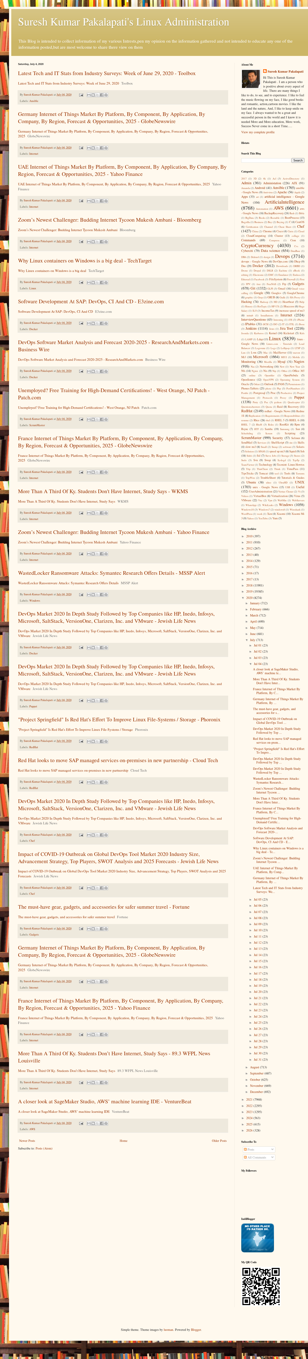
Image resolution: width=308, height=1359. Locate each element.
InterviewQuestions (253, 319)
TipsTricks (247, 473)
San (298, 429)
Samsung (285, 429)
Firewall (291, 279)
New (282, 366)
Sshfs (249, 455)
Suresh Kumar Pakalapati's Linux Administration (123, 21)
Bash (292, 213)
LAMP (248, 339)
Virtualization (279, 496)
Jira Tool (286, 328)
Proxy (283, 397)
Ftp (284, 284)
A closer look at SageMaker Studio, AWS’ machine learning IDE (64, 1111)
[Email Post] (81, 95)
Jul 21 (258, 998)
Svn (255, 460)
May (253, 627)
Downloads (282, 266)
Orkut (257, 384)
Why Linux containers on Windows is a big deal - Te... (278, 850)
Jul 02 (258, 651)
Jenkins (251, 328)
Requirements (272, 415)
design (267, 257)
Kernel (273, 333)
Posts (250, 1149)
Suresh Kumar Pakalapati (285, 71)
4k (264, 178)
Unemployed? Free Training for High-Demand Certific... (277, 820)
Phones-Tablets (250, 388)
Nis (265, 371)
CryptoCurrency (257, 245)
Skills (301, 442)
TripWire (250, 477)
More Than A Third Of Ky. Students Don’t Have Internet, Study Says (66, 1070)
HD (275, 302)
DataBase (295, 251)
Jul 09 (258, 924)
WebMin (282, 500)
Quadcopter (294, 402)
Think (277, 469)
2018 (249, 585)
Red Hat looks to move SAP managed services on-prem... (277, 740)
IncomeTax (268, 311)
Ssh (302, 451)
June (253, 634)
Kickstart (288, 333)
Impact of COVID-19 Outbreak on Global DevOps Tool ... (275, 721)
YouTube (263, 518)
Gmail (281, 288)
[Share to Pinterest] (106, 95)
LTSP (297, 348)
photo (268, 388)
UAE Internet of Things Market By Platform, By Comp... (275, 870)
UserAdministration (260, 491)
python (278, 402)
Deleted (255, 257)
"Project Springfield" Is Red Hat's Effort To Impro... (278, 751)
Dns (243, 266)
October (255, 1079)
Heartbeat (288, 302)
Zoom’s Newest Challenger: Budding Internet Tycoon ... (276, 790)
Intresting (278, 319)
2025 (249, 1124)
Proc (273, 393)
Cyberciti (247, 250)
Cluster (279, 236)
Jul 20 (258, 991)
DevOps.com (280, 261)
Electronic (258, 274)
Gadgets (34, 934)
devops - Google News (254, 261)
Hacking (246, 301)
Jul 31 (258, 1059)
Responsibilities (292, 415)
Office (284, 371)
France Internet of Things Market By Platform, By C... (276, 691)
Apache (282, 192)
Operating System (289, 379)
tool (277, 473)
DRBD (296, 266)
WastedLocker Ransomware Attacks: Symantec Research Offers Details (68, 583)
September (257, 1073)
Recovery (293, 407)
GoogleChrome (295, 293)
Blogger (196, 1329)
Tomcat (263, 473)
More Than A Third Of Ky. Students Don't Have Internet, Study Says (66, 501)
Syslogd (282, 460)
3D (255, 178)
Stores (297, 455)
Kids (302, 333)
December (257, 1092)
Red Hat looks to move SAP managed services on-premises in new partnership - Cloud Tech (118, 760)
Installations (267, 315)
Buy (270, 222)
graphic (249, 297)
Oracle (245, 384)
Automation (262, 208)
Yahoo (250, 518)
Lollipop (285, 348)
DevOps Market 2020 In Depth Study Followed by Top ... (277, 731)
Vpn (270, 500)
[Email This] (89, 95)
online (252, 375)
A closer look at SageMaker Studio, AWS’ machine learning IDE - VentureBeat (104, 1101)
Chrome (267, 231)
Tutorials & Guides (292, 478)
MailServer (279, 352)
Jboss (301, 324)
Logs (273, 348)
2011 (249, 542)
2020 (249, 598)
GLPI (270, 288)
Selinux (295, 438)
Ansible (33, 101)
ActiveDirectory (291, 178)
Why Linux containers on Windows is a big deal (52, 270)
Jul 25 (258, 1022)
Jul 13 (258, 948)
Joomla (245, 333)
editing (244, 274)
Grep (260, 297)
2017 (244, 178)
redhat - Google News (277, 411)
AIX (294, 183)
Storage (285, 455)
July (253, 640)
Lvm (253, 352)
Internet (33, 154)
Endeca (297, 274)
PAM (281, 384)
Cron (293, 240)
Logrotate (260, 348)
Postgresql (259, 393)
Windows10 (247, 509)
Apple (297, 192)
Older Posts (219, 1140)
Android (260, 188)
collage (295, 235)
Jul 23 (258, 1010)
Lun (243, 352)
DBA (243, 257)
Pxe (266, 402)
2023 (249, 1112)
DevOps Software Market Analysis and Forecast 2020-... (278, 830)
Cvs (296, 246)
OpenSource (248, 380)
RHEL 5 (280, 420)
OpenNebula (291, 375)
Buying (280, 222)
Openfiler (269, 375)
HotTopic (262, 306)
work (259, 513)
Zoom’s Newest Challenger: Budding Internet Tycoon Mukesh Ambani (67, 230)
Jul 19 (258, 985)
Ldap (260, 339)
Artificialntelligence (284, 201)
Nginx (255, 371)
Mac (265, 352)
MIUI (284, 357)
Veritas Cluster (285, 491)
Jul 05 (258, 899)
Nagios (299, 361)
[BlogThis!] (93, 95)
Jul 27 (258, 1035)
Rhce (257, 420)
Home (123, 1140)
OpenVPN (268, 379)
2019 (249, 591)
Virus (297, 496)
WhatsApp (251, 505)
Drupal (257, 270)
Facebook (259, 279)
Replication (255, 415)
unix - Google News (265, 487)
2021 (249, 1099)
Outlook (269, 384)
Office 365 (298, 371)
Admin (246, 182)
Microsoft (260, 356)
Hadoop (264, 302)
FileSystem (276, 279)
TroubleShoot (268, 478)
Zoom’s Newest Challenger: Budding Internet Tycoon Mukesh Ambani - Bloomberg (109, 219)
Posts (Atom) (44, 1148)
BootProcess (292, 218)
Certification (252, 226)
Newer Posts (27, 1140)
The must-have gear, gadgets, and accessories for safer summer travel (66, 917)
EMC (271, 274)
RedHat (33, 747)
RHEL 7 (246, 424)
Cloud (301, 231)
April (254, 621)
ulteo (268, 482)
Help (301, 302)
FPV (248, 284)
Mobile (296, 357)
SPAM (261, 451)
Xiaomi (281, 514)
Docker (33, 329)
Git (253, 288)
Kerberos (259, 333)
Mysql (281, 361)
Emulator (283, 274)
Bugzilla (245, 222)
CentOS (299, 222)
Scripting (290, 433)
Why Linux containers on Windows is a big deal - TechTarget (85, 260)
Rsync (244, 429)
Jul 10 (258, 930)
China (255, 231)
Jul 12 (258, 942)
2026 (249, 1130)
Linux (32, 288)
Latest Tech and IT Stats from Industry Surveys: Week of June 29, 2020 (68, 83)
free (259, 284)
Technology (265, 465)
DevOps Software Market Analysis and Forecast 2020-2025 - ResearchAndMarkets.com (80, 359)
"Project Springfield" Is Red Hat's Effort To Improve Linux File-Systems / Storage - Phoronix (119, 719)
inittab (250, 315)
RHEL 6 (294, 420)
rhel (268, 420)
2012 (249, 548)
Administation (272, 183)
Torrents (300, 473)
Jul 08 (258, 918)
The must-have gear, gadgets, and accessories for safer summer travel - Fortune (104, 906)
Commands (248, 240)
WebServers (298, 500)
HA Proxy (295, 297)
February (256, 609)
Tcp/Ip (296, 460)
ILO (255, 310)
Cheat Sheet (284, 226)
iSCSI (266, 324)
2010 (249, 536)
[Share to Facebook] (101, 95)
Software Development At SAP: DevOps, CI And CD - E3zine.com (91, 301)
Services (261, 442)
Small (264, 446)
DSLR (270, 270)
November (257, 1085)
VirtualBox (259, 496)
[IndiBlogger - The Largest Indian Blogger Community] (257, 1251)
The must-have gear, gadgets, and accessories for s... (274, 711)
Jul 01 (258, 645)
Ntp (274, 371)
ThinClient (262, 469)
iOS (290, 319)
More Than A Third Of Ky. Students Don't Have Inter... (276, 800)
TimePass (292, 469)
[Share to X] (97, 95)
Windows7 (264, 509)
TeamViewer (247, 464)
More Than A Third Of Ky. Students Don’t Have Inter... (276, 681)
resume (245, 420)
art (257, 196)
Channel (268, 226)
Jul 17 (258, 973)
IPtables (250, 324)
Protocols (267, 397)
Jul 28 (258, 1041)
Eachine (283, 270)
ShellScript (277, 442)
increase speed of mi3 (291, 311)
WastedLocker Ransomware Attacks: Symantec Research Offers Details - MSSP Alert (111, 572)
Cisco (279, 231)
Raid (280, 407)
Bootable (275, 217)
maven (296, 352)
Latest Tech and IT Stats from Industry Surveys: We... (278, 890)
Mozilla (268, 361)
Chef (32, 841)
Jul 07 (258, 912)
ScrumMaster (37, 425)
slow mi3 (250, 447)
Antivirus (268, 192)
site (291, 442)
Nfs (243, 371)
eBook (296, 270)
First (302, 279)
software (287, 446)
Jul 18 (258, 979)
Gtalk (282, 297)
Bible (301, 213)
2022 (249, 1106)
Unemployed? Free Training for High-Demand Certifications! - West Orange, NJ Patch (78, 407)
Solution (249, 451)
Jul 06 (258, 905)
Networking (266, 366)
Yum (275, 518)
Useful (300, 487)
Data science (270, 250)
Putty (255, 402)
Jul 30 (258, 1053)
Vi (299, 491)
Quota (269, 406)
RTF (256, 429)
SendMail (247, 442)
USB (287, 487)
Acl (274, 178)
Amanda (245, 188)
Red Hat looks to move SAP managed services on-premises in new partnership (73, 770)
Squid (292, 451)
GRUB (271, 297)
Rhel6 (259, 424)
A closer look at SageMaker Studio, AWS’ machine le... (276, 671)
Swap (267, 460)
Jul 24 (258, 1016)
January (255, 603)
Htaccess (289, 306)
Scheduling (247, 433)
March (254, 615)
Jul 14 (258, 955)
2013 (249, 554)
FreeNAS (271, 284)
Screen (268, 433)
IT (283, 324)
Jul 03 (258, 657)
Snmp (275, 446)
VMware (246, 500)
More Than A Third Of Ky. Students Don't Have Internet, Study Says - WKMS (103, 491)
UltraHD (283, 482)
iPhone (300, 319)
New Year (295, 366)
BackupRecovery (274, 213)
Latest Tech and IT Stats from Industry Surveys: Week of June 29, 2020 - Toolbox (107, 73)
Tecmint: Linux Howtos (290, 465)
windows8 (279, 509)
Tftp (248, 469)
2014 (249, 561)
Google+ (276, 293)
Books (262, 217)
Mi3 (243, 357)
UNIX (299, 482)
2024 (249, 1118)
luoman (168, 1329)
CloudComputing (256, 236)
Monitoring (248, 361)
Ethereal (245, 279)
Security (277, 438)
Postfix (244, 393)
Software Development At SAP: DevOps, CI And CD (55, 311)
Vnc (260, 500)
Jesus (271, 328)
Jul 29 (258, 1047)
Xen (269, 514)
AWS (32, 1129)
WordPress (246, 513)
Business (258, 222)
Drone (244, 270)
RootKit (284, 424)
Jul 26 (258, 1028)
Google (258, 293)
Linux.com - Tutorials (279, 343)
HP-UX (275, 306)
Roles (271, 424)
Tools (287, 473)
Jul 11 (258, 936)
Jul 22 (258, 1004)
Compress (274, 240)
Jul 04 (258, 664)
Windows (34, 600)
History (249, 306)
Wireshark (295, 509)
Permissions (294, 384)
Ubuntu (251, 482)
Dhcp (297, 261)
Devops (282, 256)
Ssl (258, 456)
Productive (286, 393)
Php (279, 388)
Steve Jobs (270, 455)
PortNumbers (293, 388)
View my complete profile (258, 132)
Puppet (33, 706)
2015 (249, 567)
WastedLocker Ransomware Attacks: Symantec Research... (276, 780)
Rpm (297, 424)
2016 (249, 573)
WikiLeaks (268, 505)
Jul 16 (258, 967)
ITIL (291, 324)
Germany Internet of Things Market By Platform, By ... (278, 701)
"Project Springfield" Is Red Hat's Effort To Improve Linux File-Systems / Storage (75, 729)
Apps (244, 196)
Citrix (291, 231)
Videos (244, 496)
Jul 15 (258, 961)
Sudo (244, 460)
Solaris (300, 447)
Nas (253, 366)
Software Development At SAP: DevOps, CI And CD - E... (273, 840)
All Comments (256, 1157)
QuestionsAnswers (250, 406)
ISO (275, 324)
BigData (249, 217)
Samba (269, 429)
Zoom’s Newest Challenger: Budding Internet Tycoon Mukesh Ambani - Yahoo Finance (113, 532)
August (255, 1067)
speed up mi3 (277, 451)
